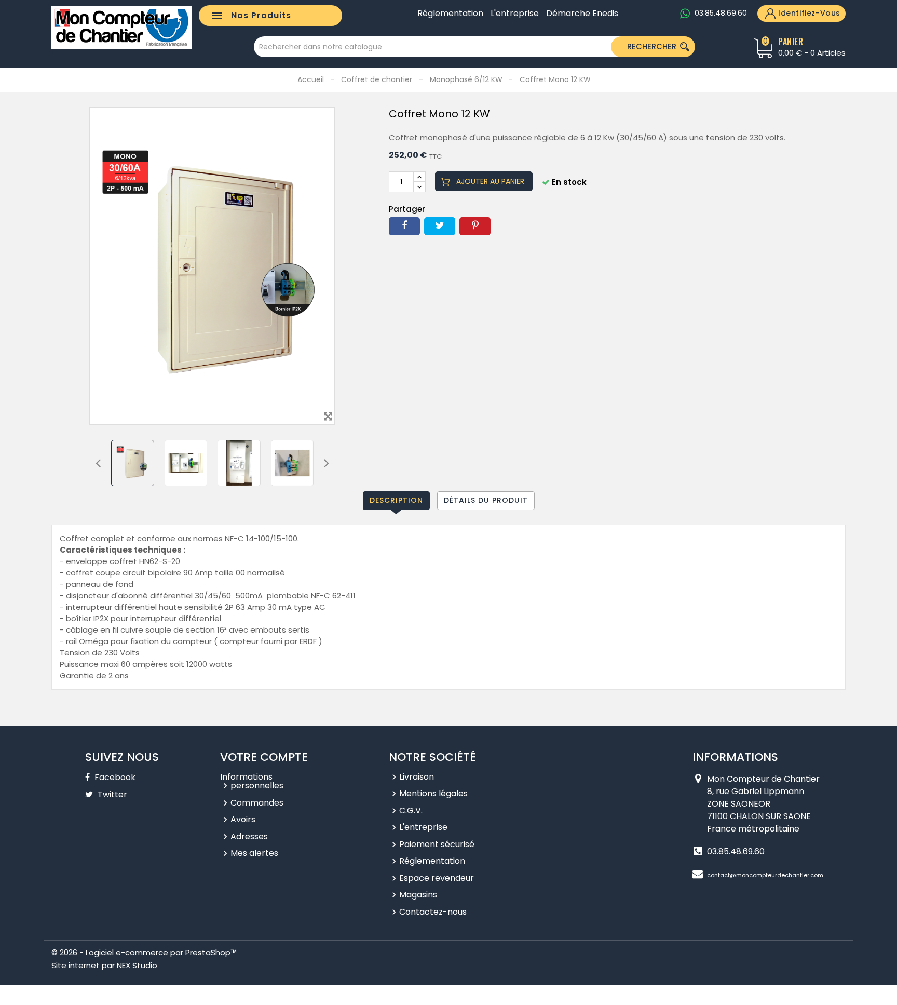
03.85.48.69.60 (721, 13)
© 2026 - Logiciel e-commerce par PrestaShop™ (144, 952)
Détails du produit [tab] (486, 500)
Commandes (256, 803)
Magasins (418, 895)
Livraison (416, 777)
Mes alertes (254, 853)
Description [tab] (396, 500)
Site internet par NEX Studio (104, 965)
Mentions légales (433, 793)
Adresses (249, 836)
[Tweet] (439, 226)
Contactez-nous (433, 912)
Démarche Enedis (582, 13)
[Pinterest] (475, 226)
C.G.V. (411, 810)
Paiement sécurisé (436, 844)
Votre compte (264, 757)
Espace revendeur (436, 878)
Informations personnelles (251, 781)
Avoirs (242, 819)
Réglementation (450, 13)
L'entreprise (515, 13)
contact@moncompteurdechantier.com (765, 875)
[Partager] (404, 226)
